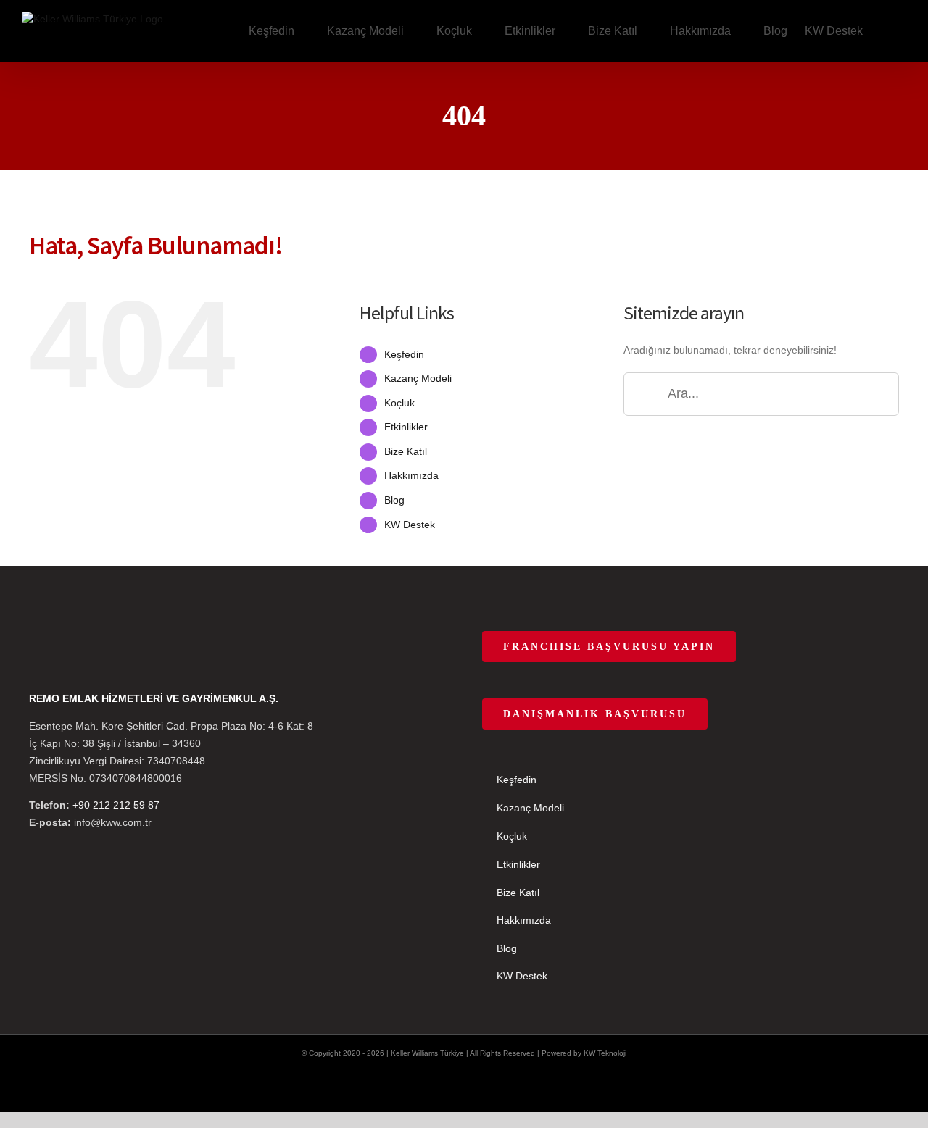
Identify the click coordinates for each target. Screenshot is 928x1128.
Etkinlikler (406, 427)
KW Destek (409, 524)
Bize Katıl (405, 451)
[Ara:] (761, 392)
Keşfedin (404, 354)
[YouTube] (92, 638)
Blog (394, 500)
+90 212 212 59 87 (116, 805)
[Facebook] (33, 638)
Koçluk (399, 403)
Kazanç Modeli (418, 378)
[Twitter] (53, 638)
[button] (884, 31)
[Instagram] (72, 638)
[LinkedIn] (111, 638)
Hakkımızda (411, 475)
